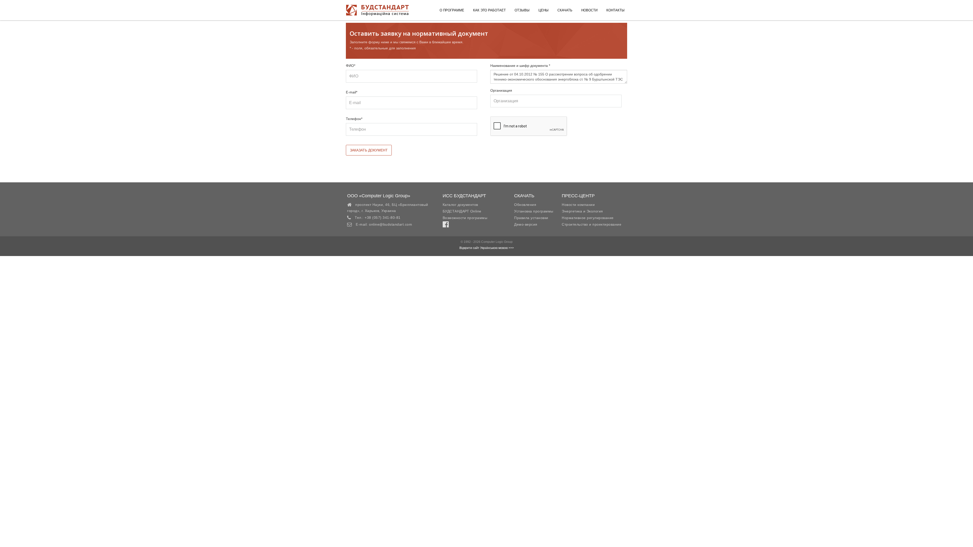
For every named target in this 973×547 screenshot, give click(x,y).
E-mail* (351, 92)
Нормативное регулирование (588, 218)
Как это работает (489, 10)
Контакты (615, 10)
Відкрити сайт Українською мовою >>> (486, 248)
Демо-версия (525, 224)
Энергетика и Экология (582, 211)
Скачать (564, 10)
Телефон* (354, 119)
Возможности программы (465, 218)
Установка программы (533, 211)
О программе (452, 10)
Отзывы (522, 10)
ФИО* (350, 66)
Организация (501, 90)
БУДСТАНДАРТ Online (462, 211)
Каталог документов (460, 205)
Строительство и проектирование (591, 224)
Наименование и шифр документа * (520, 66)
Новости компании (578, 205)
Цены (543, 10)
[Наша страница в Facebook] (446, 226)
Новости (589, 10)
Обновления (525, 205)
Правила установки (531, 218)
